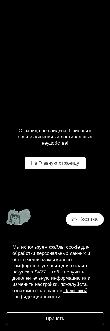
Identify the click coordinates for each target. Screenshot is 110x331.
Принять (55, 318)
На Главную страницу (55, 163)
